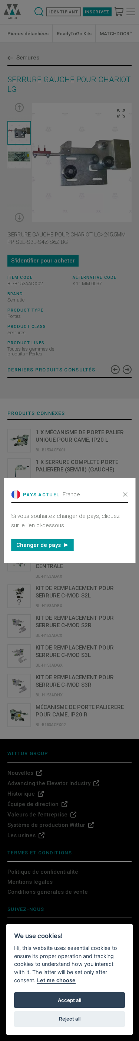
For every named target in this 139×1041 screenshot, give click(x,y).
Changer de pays (38, 545)
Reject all (69, 1019)
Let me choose (56, 980)
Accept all (69, 1000)
